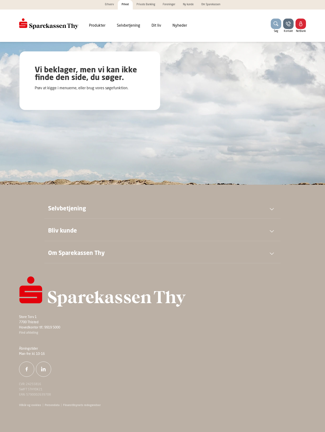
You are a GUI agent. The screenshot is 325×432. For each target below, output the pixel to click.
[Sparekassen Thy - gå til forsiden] (49, 24)
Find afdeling (28, 332)
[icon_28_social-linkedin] (43, 369)
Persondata (52, 405)
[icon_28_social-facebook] (26, 369)
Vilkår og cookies (30, 405)
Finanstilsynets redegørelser (81, 405)
